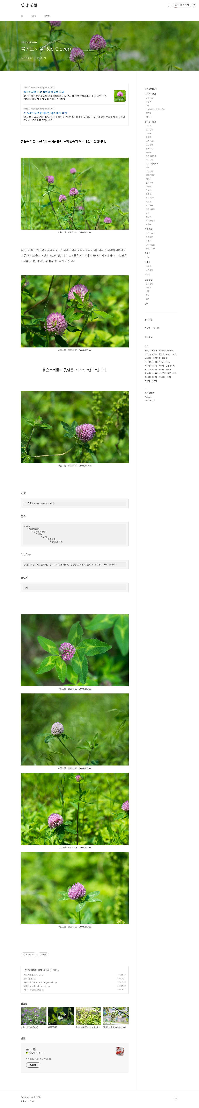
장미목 (148, 194)
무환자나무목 (151, 156)
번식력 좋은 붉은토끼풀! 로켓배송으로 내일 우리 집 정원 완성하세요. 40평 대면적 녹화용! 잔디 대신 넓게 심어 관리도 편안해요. (65, 97)
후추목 (148, 224)
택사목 (148, 116)
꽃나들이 (149, 283)
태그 (34, 16)
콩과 (146, 354)
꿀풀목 (148, 137)
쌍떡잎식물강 (30, 969)
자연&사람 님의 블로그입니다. (38, 1059)
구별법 (147, 253)
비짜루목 (162, 350)
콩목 (40, 969)
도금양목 (149, 144)
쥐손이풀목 (150, 197)
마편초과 (156, 358)
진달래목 (149, 205)
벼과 (146, 369)
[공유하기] (29, 955)
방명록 (48, 16)
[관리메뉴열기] (194, 5)
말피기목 (149, 148)
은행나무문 (150, 248)
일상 (147, 295)
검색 (169, 6)
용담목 (148, 190)
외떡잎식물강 (150, 93)
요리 (147, 298)
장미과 (173, 354)
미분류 (147, 274)
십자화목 (149, 182)
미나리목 (149, 159)
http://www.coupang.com (37, 87)
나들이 (148, 287)
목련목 (148, 152)
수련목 (148, 240)
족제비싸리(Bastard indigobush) (39, 982)
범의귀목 (149, 171)
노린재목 (149, 270)
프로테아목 (150, 220)
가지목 (148, 125)
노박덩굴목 (150, 141)
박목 (147, 167)
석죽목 (148, 178)
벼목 (147, 105)
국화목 (148, 133)
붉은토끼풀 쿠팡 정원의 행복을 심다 (44, 92)
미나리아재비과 (151, 365)
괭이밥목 (149, 129)
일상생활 (148, 279)
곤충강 (147, 262)
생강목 (148, 113)
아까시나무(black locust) (35, 986)
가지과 (166, 361)
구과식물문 (150, 233)
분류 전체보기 (151, 88)
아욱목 (148, 186)
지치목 (148, 201)
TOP (176, 1098)
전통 (147, 291)
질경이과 (148, 373)
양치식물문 (150, 244)
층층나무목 (150, 209)
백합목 (148, 101)
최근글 (147, 327)
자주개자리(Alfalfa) (32, 975)
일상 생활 (29, 6)
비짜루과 (153, 350)
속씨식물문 (149, 361)
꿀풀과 (168, 369)
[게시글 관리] (33, 955)
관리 (146, 303)
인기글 (156, 327)
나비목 (148, 266)
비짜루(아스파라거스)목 (155, 109)
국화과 (170, 350)
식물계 (156, 373)
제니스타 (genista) (32, 989)
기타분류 (148, 229)
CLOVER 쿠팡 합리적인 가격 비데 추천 (45, 113)
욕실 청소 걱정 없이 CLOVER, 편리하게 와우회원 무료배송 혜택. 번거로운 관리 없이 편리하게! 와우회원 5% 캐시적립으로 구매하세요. (74, 118)
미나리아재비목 (152, 163)
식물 (147, 257)
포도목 (148, 216)
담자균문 (149, 237)
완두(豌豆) (28, 978)
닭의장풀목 (150, 98)
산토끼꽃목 (150, 175)
